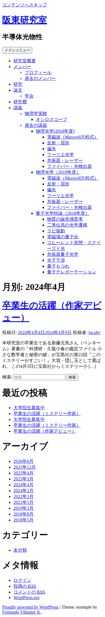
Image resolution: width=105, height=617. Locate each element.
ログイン (22, 580)
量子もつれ (58, 266)
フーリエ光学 (60, 154)
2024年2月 (23, 490)
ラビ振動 (56, 230)
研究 (17, 84)
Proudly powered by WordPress (30, 607)
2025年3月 (23, 479)
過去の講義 (36, 125)
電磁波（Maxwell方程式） (73, 137)
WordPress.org (26, 597)
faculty (94, 332)
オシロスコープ (51, 119)
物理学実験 (36, 113)
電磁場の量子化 (62, 236)
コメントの (29, 592)
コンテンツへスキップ (24, 5)
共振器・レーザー (65, 160)
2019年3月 (23, 508)
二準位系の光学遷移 (67, 225)
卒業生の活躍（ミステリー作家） (47, 413)
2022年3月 (23, 496)
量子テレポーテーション (71, 272)
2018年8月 (23, 514)
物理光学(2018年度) (55, 131)
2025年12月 (24, 467)
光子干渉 (56, 260)
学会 (29, 96)
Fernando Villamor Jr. (21, 612)
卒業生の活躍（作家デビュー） (44, 431)
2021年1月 (23, 502)
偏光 (51, 148)
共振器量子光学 (62, 254)
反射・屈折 (58, 142)
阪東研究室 (24, 20)
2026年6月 (23, 461)
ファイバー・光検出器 (69, 166)
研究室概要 (24, 60)
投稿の (24, 586)
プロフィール (38, 72)
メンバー (22, 66)
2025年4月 (23, 473)
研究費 (20, 101)
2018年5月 (23, 520)
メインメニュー (17, 50)
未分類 (20, 550)
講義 (17, 107)
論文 (17, 90)
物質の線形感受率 (65, 219)
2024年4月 (23, 484)
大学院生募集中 (29, 407)
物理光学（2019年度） (58, 172)
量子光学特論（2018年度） (63, 213)
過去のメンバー (40, 78)
